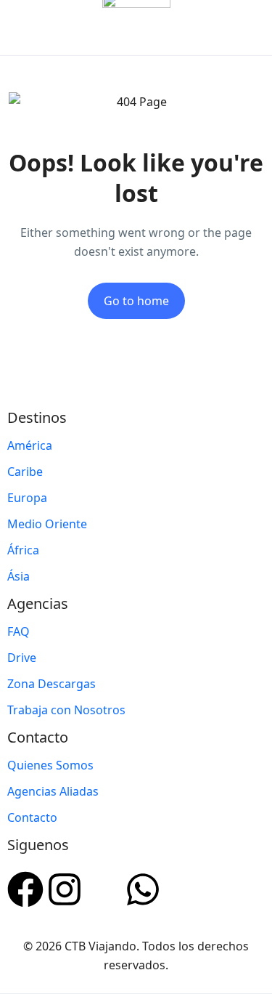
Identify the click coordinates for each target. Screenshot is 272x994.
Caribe (25, 472)
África (23, 550)
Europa (27, 498)
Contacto (32, 817)
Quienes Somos (50, 765)
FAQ (18, 631)
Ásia (18, 576)
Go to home (136, 301)
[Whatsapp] (143, 887)
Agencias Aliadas (53, 791)
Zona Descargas (51, 684)
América (29, 445)
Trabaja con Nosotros (66, 710)
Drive (21, 658)
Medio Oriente (47, 524)
